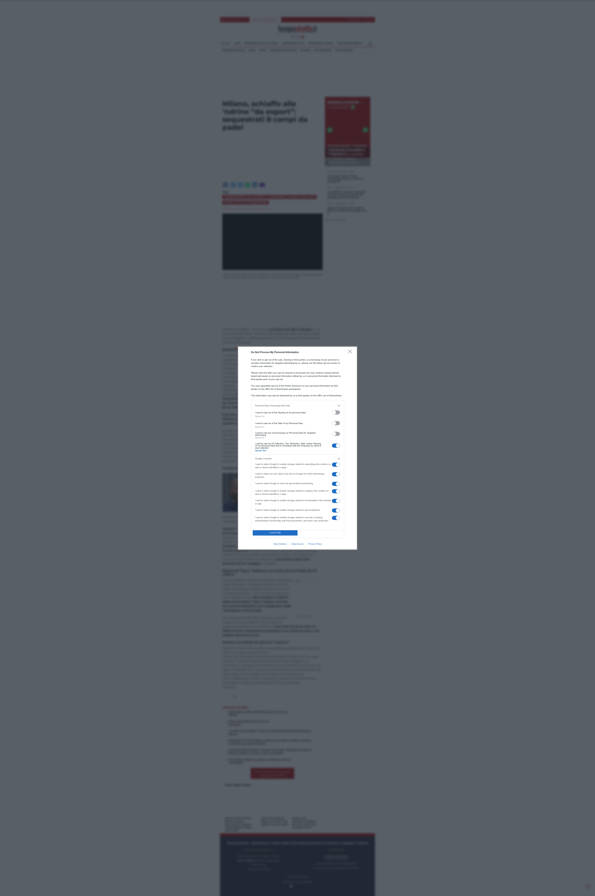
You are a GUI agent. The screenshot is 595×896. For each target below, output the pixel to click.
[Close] (351, 352)
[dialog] (297, 448)
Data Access (297, 544)
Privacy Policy (315, 544)
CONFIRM (275, 533)
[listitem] (297, 405)
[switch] (336, 412)
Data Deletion (280, 544)
